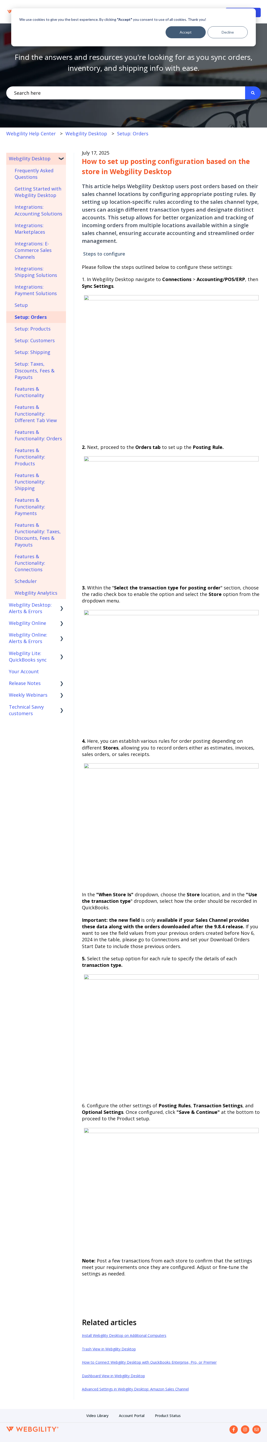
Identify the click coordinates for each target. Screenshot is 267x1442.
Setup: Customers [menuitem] (35, 340)
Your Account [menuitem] (24, 671)
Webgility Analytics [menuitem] (36, 593)
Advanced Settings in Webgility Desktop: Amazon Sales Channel (135, 1389)
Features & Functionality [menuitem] (29, 392)
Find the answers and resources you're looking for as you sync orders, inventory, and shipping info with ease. (133, 62)
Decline (228, 32)
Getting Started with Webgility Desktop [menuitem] (38, 192)
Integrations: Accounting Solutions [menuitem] (38, 210)
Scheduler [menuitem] (26, 581)
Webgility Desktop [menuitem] (30, 158)
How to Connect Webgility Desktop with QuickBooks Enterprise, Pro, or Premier (149, 1362)
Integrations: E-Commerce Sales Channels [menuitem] (33, 250)
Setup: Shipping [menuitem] (32, 352)
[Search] (253, 93)
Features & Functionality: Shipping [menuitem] (30, 481)
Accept (186, 32)
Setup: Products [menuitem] (33, 329)
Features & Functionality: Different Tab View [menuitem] (36, 413)
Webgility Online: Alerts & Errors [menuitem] (28, 638)
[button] (62, 158)
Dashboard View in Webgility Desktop (113, 1375)
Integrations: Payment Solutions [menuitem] (36, 290)
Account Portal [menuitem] (131, 1415)
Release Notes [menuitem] (25, 683)
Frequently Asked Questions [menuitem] (34, 173)
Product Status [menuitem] (168, 1415)
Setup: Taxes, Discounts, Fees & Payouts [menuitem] (34, 370)
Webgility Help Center (31, 133)
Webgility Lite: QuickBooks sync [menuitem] (28, 656)
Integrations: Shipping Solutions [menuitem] (36, 271)
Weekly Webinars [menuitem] (28, 695)
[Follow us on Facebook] (233, 1429)
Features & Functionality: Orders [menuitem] (38, 435)
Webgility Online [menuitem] (27, 623)
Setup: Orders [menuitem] (31, 317)
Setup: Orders (132, 133)
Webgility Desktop (86, 133)
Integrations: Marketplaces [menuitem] (30, 228)
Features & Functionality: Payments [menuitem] (30, 506)
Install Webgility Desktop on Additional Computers (124, 1335)
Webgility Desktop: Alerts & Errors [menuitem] (30, 608)
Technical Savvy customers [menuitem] (26, 710)
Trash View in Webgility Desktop (109, 1348)
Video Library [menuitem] (97, 1415)
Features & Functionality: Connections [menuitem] (30, 563)
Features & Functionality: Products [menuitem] (30, 456)
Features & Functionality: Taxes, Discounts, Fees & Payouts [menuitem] (38, 535)
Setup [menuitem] (21, 305)
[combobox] (125, 93)
